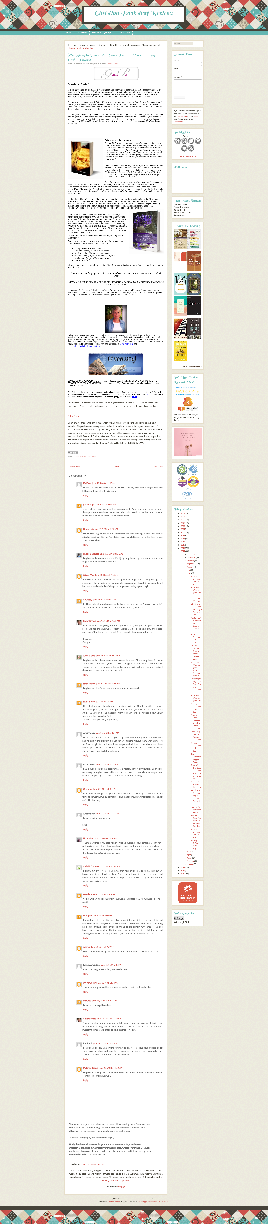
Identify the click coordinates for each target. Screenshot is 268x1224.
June (189, 573)
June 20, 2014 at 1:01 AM (107, 733)
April (189, 855)
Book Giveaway (81, 457)
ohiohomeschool (91, 553)
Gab (194, 156)
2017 (183, 542)
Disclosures (81, 32)
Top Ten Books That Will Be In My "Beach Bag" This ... (196, 820)
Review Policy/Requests (103, 32)
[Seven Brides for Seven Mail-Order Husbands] (180, 248)
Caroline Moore (114, 1202)
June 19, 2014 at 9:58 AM (108, 621)
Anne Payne (89, 655)
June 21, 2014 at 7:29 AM (102, 947)
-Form (76, 416)
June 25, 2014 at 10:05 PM (104, 1000)
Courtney (87, 599)
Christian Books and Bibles (80, 48)
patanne (87, 504)
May (188, 852)
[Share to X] (74, 452)
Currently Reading (187, 226)
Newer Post (74, 466)
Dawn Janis (88, 529)
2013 (183, 867)
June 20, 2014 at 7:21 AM (107, 813)
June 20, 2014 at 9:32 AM (106, 838)
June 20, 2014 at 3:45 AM (105, 789)
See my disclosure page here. (116, 1180)
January (190, 864)
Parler (182, 156)
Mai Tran (87, 483)
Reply (85, 495)
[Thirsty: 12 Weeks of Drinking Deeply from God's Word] (180, 294)
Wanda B (87, 894)
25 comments (113, 63)
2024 (183, 520)
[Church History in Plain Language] (194, 338)
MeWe (188, 156)
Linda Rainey (89, 683)
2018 (183, 539)
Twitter (196, 116)
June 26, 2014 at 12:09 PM (109, 1018)
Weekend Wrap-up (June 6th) (196, 784)
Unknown (87, 789)
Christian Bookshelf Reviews (134, 13)
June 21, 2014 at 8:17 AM (112, 965)
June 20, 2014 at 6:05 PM (100, 915)
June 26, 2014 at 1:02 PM (105, 1043)
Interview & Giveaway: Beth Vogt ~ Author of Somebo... (196, 609)
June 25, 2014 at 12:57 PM (105, 982)
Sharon (86, 701)
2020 (183, 532)
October (190, 561)
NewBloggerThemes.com (148, 1202)
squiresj (86, 947)
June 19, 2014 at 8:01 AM (111, 553)
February (190, 861)
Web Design (164, 1202)
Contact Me (124, 32)
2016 (183, 545)
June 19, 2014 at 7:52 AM (106, 529)
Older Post (158, 466)
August (189, 567)
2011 (182, 874)
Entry (70, 416)
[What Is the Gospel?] (194, 314)
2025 (183, 517)
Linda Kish (88, 838)
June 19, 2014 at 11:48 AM (108, 683)
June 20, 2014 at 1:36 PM (104, 894)
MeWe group (181, 116)
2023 (183, 523)
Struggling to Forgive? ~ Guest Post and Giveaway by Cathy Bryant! (111, 57)
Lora (85, 915)
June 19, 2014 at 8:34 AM (106, 575)
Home (69, 32)
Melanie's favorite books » (192, 367)
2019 (183, 535)
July (188, 570)
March (189, 858)
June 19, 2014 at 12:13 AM (104, 483)
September (191, 564)
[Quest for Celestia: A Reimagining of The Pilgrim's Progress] (194, 295)
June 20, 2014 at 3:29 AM (108, 764)
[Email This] (69, 452)
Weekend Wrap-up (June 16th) (196, 698)
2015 (183, 548)
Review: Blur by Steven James (196, 809)
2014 (183, 551)
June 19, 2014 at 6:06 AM (104, 504)
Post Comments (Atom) (92, 1164)
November (191, 557)
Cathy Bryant (89, 621)
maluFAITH (88, 866)
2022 (183, 526)
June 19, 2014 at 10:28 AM (108, 655)
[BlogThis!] (71, 452)
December (191, 554)
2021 (183, 529)
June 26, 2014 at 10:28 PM (111, 1068)
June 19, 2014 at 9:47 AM (104, 599)
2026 (183, 514)
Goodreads (178, 122)
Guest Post (92, 457)
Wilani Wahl (88, 575)
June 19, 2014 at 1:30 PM (102, 701)
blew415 (87, 1000)
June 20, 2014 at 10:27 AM (107, 866)
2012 (183, 870)
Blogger (121, 1186)
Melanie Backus (90, 1068)
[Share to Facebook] (77, 452)
